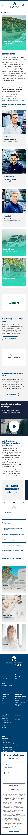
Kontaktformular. (20, 100)
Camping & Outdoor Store (7, 723)
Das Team (17, 719)
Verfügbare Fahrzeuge (5, 717)
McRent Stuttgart (20, 702)
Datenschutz (5, 741)
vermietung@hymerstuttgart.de (10, 98)
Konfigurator (5, 720)
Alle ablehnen (14, 782)
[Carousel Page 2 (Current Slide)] (14, 502)
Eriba (16, 679)
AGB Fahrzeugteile (7, 749)
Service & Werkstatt (5, 726)
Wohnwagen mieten (18, 699)
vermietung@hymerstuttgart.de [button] (12, 141)
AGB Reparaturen (7, 747)
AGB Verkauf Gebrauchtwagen (10, 745)
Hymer (4, 681)
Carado (4, 677)
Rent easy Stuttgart (18, 705)
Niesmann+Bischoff (7, 685)
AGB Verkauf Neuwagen (8, 743)
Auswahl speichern (14, 785)
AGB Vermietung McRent (9, 751)
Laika (3, 683)
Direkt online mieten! (10, 338)
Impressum (5, 738)
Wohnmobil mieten (20, 696)
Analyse (7, 764)
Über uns (17, 717)
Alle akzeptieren (14, 789)
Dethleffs (4, 679)
